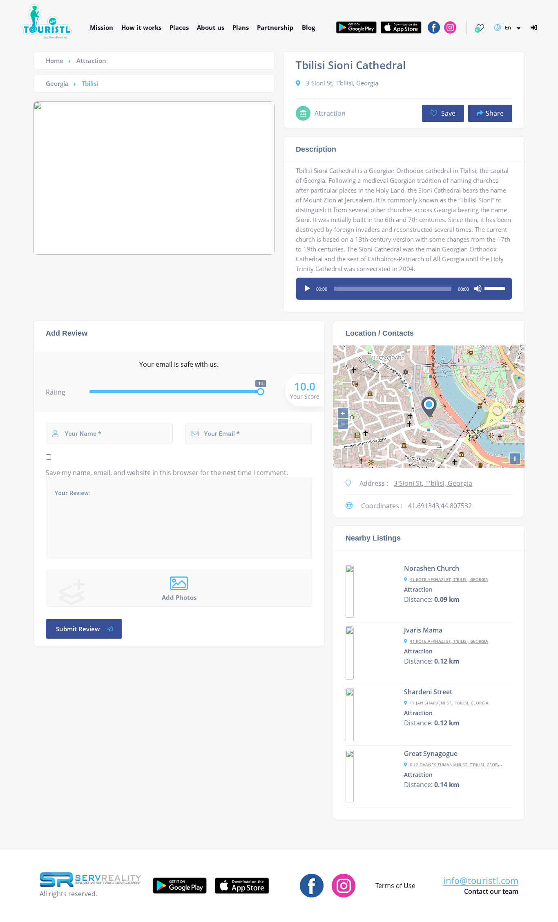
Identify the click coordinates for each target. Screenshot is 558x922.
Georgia (57, 83)
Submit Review (78, 629)
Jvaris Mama (423, 630)
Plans (240, 27)
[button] (480, 880)
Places (179, 27)
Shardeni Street (428, 691)
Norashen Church (431, 568)
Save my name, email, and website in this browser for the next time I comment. (167, 472)
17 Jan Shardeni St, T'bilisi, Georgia (449, 703)
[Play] (307, 289)
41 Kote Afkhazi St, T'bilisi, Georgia (449, 579)
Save (447, 113)
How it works (141, 27)
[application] (404, 286)
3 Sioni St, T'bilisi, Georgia (342, 83)
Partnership (275, 27)
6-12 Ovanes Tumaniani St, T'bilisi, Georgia (457, 764)
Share (495, 113)
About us (210, 27)
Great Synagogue (431, 753)
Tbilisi (90, 83)
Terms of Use (395, 885)
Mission (101, 27)
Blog (308, 27)
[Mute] (478, 289)
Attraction (91, 60)
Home (54, 60)
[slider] (495, 287)
